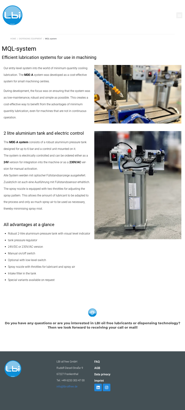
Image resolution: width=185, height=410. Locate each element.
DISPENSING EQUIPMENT (30, 39)
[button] (179, 15)
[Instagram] (106, 387)
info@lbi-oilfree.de (67, 386)
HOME (13, 39)
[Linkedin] (98, 387)
